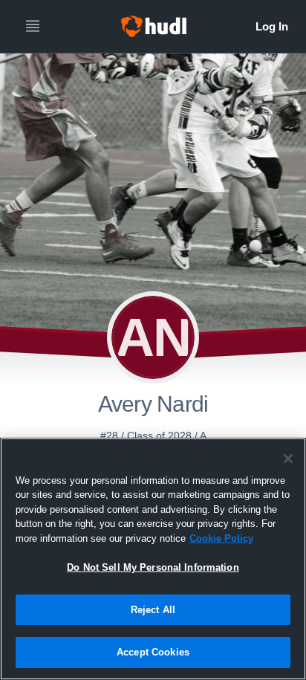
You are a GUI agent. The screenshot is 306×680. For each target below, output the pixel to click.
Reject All (153, 609)
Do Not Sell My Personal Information (153, 567)
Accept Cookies (153, 652)
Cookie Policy (221, 538)
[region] (153, 559)
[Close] (288, 458)
